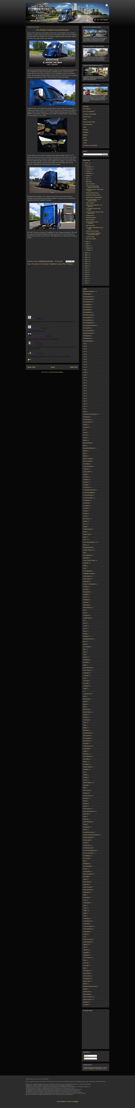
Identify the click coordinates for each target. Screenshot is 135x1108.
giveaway (85, 589)
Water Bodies (86, 973)
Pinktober (85, 769)
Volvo (84, 960)
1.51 (84, 380)
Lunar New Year (87, 693)
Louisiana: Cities (90, 236)
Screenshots (86, 845)
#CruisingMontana (88, 320)
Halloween (86, 599)
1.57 (84, 396)
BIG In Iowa (89, 181)
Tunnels (85, 934)
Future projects (87, 576)
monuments (86, 720)
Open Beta (86, 759)
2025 (86, 165)
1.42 (84, 354)
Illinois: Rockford (90, 219)
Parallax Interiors (87, 767)
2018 (86, 265)
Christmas (85, 479)
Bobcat (85, 450)
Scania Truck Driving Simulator (91, 835)
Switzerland (86, 892)
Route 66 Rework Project (92, 193)
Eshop (85, 537)
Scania (85, 829)
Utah (84, 947)
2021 (86, 259)
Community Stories (88, 495)
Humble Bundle (87, 618)
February (88, 248)
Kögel (84, 665)
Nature (85, 727)
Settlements (86, 863)
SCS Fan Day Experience (89, 850)
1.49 (84, 375)
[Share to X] (70, 261)
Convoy (85, 516)
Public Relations (87, 782)
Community (86, 487)
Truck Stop (86, 918)
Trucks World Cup (87, 929)
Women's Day (86, 991)
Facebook (85, 129)
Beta (84, 445)
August (88, 175)
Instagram (85, 132)
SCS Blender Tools (88, 848)
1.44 (84, 359)
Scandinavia (86, 827)
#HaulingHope (87, 335)
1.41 (84, 351)
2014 (86, 274)
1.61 (84, 406)
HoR (84, 610)
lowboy (85, 688)
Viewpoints (86, 955)
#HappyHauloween (88, 333)
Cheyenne (86, 477)
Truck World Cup (87, 921)
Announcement (87, 422)
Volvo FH (85, 963)
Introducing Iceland (91, 217)
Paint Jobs (86, 764)
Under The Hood (87, 939)
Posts (86, 1056)
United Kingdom (87, 942)
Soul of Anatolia (87, 866)
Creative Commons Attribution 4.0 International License (95, 1068)
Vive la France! (87, 957)
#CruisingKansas (87, 312)
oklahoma (85, 754)
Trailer (85, 908)
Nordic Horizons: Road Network (94, 197)
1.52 (84, 382)
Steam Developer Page (89, 122)
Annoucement (86, 419)
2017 (86, 268)
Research (85, 798)
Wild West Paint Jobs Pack (90, 986)
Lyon (84, 696)
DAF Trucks (86, 518)
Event (84, 545)
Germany (85, 586)
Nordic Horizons (87, 746)
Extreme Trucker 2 (87, 550)
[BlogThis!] (68, 261)
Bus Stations (86, 464)
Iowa (84, 641)
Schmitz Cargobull (87, 837)
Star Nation (86, 876)
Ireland (85, 644)
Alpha (84, 411)
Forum (85, 119)
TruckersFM (86, 923)
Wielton (85, 983)
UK (84, 936)
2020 (86, 261)
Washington (86, 970)
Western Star (86, 981)
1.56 (84, 393)
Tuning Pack (86, 931)
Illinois (85, 631)
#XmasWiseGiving (87, 341)
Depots (85, 521)
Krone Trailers (86, 670)
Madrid (85, 704)
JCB (84, 654)
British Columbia (87, 461)
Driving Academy (87, 529)
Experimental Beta (87, 547)
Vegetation (86, 952)
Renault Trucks (87, 795)
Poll (84, 772)
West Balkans (86, 978)
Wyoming (85, 1002)
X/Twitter (85, 140)
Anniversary (86, 417)
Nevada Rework (87, 733)
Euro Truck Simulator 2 (89, 111)
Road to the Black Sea (88, 811)
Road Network (86, 808)
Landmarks (86, 673)
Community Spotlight (88, 492)
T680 (84, 895)
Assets (85, 432)
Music (84, 725)
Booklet (85, 456)
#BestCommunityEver (88, 291)
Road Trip (85, 814)
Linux (84, 678)
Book (84, 453)
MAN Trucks (86, 709)
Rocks (84, 816)
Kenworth (85, 662)
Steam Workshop (87, 889)
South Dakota (86, 871)
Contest (85, 511)
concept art (86, 503)
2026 (86, 163)
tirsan (84, 905)
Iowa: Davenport (90, 203)
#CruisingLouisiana (88, 315)
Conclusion (86, 505)
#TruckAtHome (87, 338)
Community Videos (88, 498)
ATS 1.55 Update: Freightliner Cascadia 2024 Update (52, 30)
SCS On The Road (88, 853)
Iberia (84, 623)
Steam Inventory (87, 887)
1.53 (84, 385)
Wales (84, 968)
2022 (86, 257)
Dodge (85, 526)
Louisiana (85, 686)
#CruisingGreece (87, 301)
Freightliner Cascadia (56, 264)
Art (84, 430)
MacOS (85, 701)
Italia (84, 649)
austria (85, 437)
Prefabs (85, 774)
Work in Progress (68, 264)
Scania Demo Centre (88, 832)
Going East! (86, 592)
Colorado (85, 484)
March (88, 246)
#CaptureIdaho (87, 294)
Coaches (85, 482)
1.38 (84, 343)
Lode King (85, 680)
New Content (86, 735)
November (89, 169)
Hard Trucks (86, 605)
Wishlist (85, 989)
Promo (85, 780)
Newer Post (31, 367)
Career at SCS (87, 471)
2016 (86, 270)
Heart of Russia (87, 607)
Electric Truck (86, 534)
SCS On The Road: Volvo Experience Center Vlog (92, 186)
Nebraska (85, 730)
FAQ (84, 552)
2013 (86, 276)
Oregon (85, 761)
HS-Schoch (86, 615)
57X (84, 409)
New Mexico (86, 740)
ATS (84, 435)
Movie (84, 722)
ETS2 (84, 539)
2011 (86, 281)
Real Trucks (86, 790)
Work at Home (86, 994)
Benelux (85, 440)
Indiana (85, 633)
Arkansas (85, 427)
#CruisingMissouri (87, 317)
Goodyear (85, 594)
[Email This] (67, 261)
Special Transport (87, 874)
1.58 (84, 398)
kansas (85, 657)
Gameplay (85, 581)
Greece (85, 597)
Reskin (85, 801)
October (88, 171)
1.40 (84, 349)
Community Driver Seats (89, 490)
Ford (84, 568)
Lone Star (85, 683)
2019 (86, 263)
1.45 (84, 362)
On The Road (86, 756)
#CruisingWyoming (88, 330)
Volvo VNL (86, 965)
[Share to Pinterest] (73, 261)
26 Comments (59, 261)
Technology (86, 897)
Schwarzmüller (87, 840)
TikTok (85, 142)
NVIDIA (85, 751)
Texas (84, 900)
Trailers (85, 910)
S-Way (85, 824)
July (87, 177)
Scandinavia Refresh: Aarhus (93, 195)
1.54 (84, 388)
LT (83, 691)
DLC (84, 524)
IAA (84, 620)
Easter (85, 531)
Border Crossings (87, 458)
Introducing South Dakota (92, 231)
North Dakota (86, 748)
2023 (86, 255)
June (87, 179)
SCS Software (86, 109)
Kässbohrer (86, 659)
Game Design (86, 578)
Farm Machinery (87, 555)
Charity (85, 474)
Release (85, 793)
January (88, 250)
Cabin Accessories (88, 466)
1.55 (32, 264)
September (89, 173)
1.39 (84, 346)
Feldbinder (86, 558)
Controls (85, 513)
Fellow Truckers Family (89, 560)
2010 (86, 283)
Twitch (84, 127)
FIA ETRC (85, 563)
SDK (84, 861)
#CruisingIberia (87, 304)
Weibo (85, 137)
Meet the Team (87, 712)
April (87, 243)
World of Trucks (87, 116)
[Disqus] (52, 291)
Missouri (85, 714)
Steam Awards (86, 882)
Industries (85, 636)
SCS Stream (86, 858)
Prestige (85, 777)
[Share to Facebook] (72, 261)
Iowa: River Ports (90, 225)
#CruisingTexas (87, 328)
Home (53, 367)
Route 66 (85, 819)
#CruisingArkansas (88, 296)
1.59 (84, 401)
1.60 (84, 403)
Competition (86, 500)
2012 (86, 278)
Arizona (85, 424)
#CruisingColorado (88, 299)
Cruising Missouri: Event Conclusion (92, 222)
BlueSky (85, 135)
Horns (84, 612)
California (85, 469)
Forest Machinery (87, 571)
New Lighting (86, 738)
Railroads (85, 785)
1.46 (84, 364)
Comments (88, 1058)
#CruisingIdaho (87, 307)
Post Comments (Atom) (56, 372)
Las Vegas (86, 675)
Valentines (86, 949)
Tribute (85, 913)
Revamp (85, 803)
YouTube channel (87, 124)
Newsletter (86, 743)
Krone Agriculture (87, 667)
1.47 (84, 367)
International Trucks (88, 639)
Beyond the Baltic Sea (88, 448)
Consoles (85, 508)
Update (85, 944)
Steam (85, 879)
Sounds (85, 868)
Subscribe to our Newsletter (90, 145)
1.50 (84, 377)
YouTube (85, 1004)
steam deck (86, 884)
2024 (86, 253)
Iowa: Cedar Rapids (91, 238)
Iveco (84, 652)
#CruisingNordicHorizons (89, 325)
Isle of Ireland (86, 646)
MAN (84, 707)
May (87, 241)
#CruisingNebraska (88, 322)
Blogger (76, 1101)
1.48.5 (84, 372)
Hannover (85, 602)
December (89, 167)
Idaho (84, 628)
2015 (86, 272)
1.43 (84, 356)
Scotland (85, 842)
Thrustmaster (86, 902)
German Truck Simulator (89, 584)
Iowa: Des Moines (90, 184)
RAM (84, 787)
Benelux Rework (87, 443)
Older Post (73, 367)
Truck (84, 915)
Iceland (85, 626)
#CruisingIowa (87, 309)
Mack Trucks (86, 699)
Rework (85, 806)
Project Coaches (90, 215)
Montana (85, 717)
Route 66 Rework (87, 821)
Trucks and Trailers (88, 926)
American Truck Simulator (41, 264)
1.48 (84, 369)
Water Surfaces (87, 976)
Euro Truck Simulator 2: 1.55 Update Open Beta (93, 200)
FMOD (85, 565)
